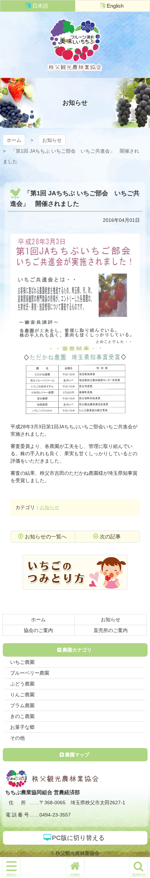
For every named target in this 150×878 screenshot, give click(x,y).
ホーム (14, 140)
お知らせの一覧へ (46, 536)
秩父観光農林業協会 (75, 45)
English (115, 6)
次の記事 (110, 536)
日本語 (40, 6)
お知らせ (52, 140)
